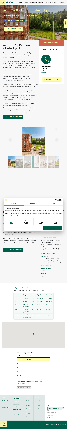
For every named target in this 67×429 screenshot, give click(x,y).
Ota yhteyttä (62, 2)
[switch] (26, 223)
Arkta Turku (16, 414)
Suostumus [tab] (14, 203)
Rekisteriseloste (54, 424)
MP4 (16, 304)
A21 (16, 301)
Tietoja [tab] (53, 203)
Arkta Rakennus (16, 404)
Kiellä (14, 228)
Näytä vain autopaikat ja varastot (24, 288)
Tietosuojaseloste (62, 424)
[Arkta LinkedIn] (65, 9)
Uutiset (48, 2)
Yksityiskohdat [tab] (33, 203)
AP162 (16, 315)
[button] (56, 140)
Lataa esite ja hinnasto (13, 117)
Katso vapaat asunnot (13, 28)
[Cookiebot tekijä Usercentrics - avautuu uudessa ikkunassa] (56, 200)
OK (63, 407)
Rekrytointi (54, 2)
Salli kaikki (52, 228)
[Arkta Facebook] (65, 6)
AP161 (16, 309)
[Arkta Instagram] (65, 14)
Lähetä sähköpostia (45, 72)
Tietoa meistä (40, 2)
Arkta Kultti (16, 412)
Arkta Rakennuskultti (16, 409)
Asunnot (26, 2)
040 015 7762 (44, 70)
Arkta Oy (17, 401)
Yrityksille (33, 2)
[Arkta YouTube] (65, 11)
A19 (16, 298)
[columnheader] (19, 295)
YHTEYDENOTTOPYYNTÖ (51, 79)
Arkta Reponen (17, 406)
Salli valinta (33, 228)
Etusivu (21, 2)
